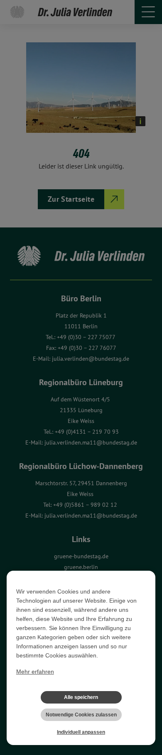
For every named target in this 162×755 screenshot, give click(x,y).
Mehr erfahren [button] (35, 671)
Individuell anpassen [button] (81, 732)
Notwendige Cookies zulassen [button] (81, 715)
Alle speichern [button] (81, 697)
